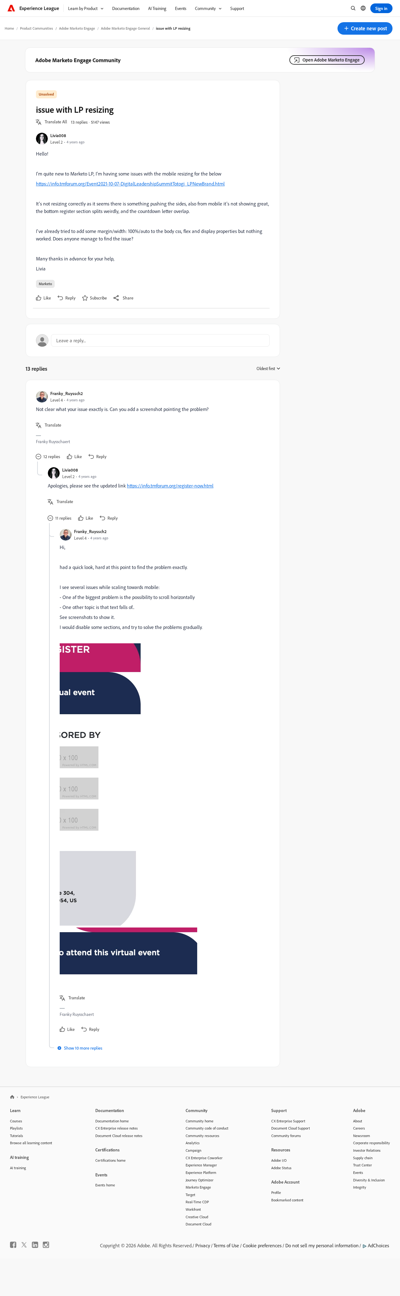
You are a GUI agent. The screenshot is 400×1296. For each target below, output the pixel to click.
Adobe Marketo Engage (77, 28)
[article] (151, 426)
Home (9, 28)
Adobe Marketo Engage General (125, 28)
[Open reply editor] (153, 340)
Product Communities (36, 28)
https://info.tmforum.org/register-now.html (170, 485)
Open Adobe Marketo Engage (331, 60)
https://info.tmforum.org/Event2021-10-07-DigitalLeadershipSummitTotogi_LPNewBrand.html (130, 184)
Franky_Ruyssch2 (66, 393)
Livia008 (58, 135)
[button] (365, 28)
